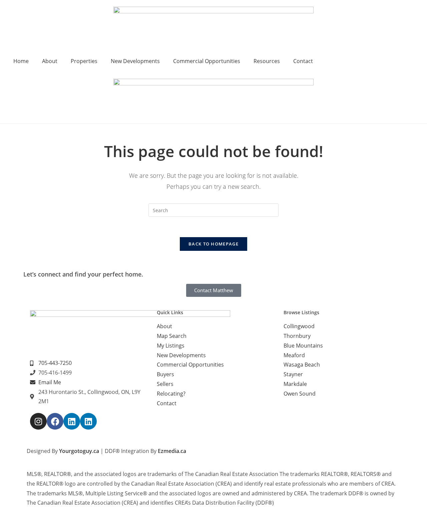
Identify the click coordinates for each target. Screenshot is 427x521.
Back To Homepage (213, 244)
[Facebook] (55, 421)
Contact (303, 61)
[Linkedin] (71, 421)
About (49, 61)
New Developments (135, 61)
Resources (267, 61)
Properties (84, 61)
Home (21, 61)
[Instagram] (38, 421)
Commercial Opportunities (206, 61)
